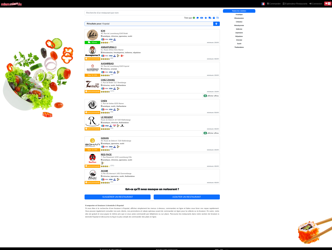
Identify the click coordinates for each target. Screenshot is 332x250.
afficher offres (213, 96)
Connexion (317, 4)
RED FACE (106, 154)
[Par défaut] (194, 18)
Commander (275, 4)
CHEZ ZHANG (108, 80)
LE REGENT (107, 117)
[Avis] (198, 18)
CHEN (104, 101)
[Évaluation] (206, 18)
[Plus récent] (214, 18)
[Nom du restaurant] (217, 18)
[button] (263, 4)
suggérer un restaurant (117, 197)
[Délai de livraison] (210, 18)
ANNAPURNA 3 (108, 47)
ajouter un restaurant (186, 197)
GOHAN (105, 138)
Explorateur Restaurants (296, 4)
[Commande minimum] (201, 18)
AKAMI (104, 171)
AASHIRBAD (107, 63)
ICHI (103, 31)
